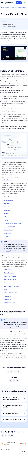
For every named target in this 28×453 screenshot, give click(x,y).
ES (24, 451)
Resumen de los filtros (7, 24)
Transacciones (8, 230)
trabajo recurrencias (10, 276)
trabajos (6, 207)
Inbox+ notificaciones (10, 293)
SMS (5, 289)
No (19, 371)
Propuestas (7, 203)
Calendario (7, 299)
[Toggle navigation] (2, 2)
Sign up (19, 3)
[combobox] (23, 451)
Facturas (6, 237)
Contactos (7, 197)
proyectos (7, 210)
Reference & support (9, 8)
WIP (5, 217)
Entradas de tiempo (10, 279)
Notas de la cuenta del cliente (12, 223)
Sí (11, 371)
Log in (24, 3)
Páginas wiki (7, 296)
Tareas (6, 213)
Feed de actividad (9, 227)
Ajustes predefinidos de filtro (9, 27)
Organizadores (8, 200)
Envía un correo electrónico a (12, 286)
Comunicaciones (9, 273)
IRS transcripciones (9, 303)
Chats (5, 283)
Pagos (6, 220)
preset (8, 251)
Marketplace (7, 233)
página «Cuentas (7, 180)
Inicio (2, 8)
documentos (8, 269)
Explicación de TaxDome (20, 8)
